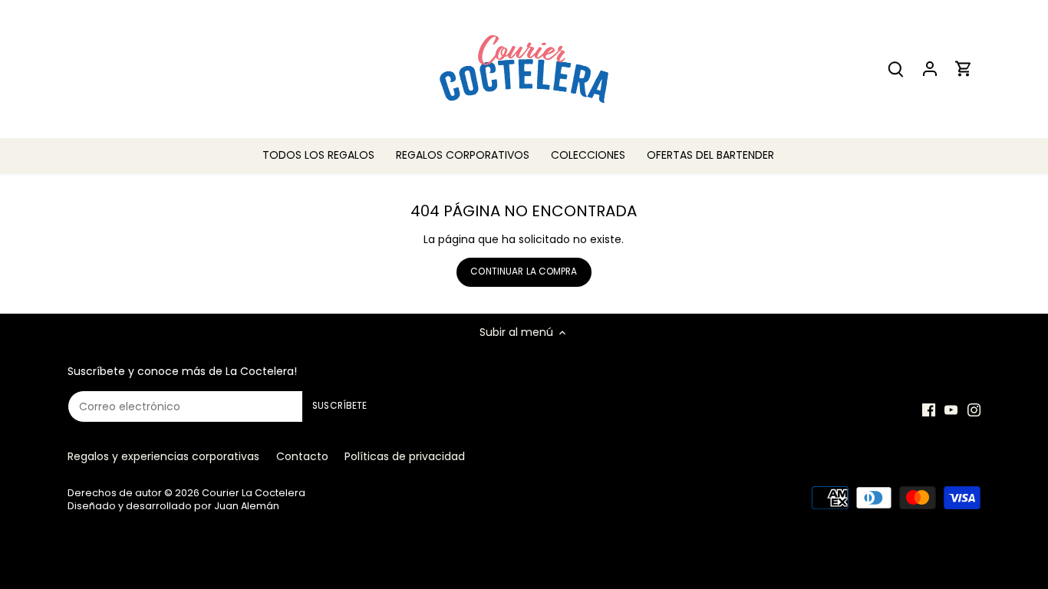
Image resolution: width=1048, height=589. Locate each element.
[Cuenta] (930, 69)
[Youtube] (950, 410)
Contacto (302, 456)
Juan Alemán (246, 505)
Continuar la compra (523, 271)
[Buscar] (896, 69)
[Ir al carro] (963, 69)
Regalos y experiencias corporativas (163, 456)
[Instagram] (973, 410)
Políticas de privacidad (404, 456)
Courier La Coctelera (253, 492)
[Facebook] (928, 410)
